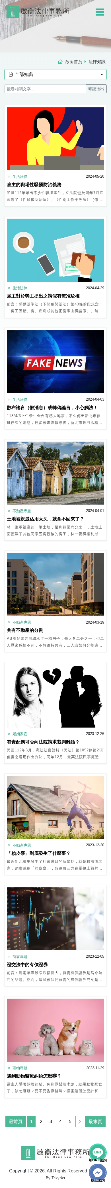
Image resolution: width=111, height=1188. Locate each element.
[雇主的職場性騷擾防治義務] (55, 138)
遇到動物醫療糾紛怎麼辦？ (34, 1076)
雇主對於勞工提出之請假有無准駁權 (43, 296)
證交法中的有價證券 (27, 964)
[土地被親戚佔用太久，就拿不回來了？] (55, 473)
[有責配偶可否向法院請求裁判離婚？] (55, 695)
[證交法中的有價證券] (55, 918)
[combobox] (55, 74)
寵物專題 (19, 1068)
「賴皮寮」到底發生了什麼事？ (39, 853)
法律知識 (93, 41)
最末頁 (95, 1121)
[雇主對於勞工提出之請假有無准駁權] (55, 250)
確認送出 (96, 88)
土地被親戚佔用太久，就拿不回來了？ (45, 519)
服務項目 (93, 26)
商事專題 (19, 957)
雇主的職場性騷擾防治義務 (34, 184)
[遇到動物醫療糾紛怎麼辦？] (55, 1030)
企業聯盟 (93, 48)
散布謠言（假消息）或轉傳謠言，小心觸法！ (52, 407)
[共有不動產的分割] (55, 584)
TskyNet (58, 1178)
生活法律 (19, 177)
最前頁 (15, 1121)
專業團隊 (93, 19)
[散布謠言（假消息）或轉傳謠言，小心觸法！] (55, 361)
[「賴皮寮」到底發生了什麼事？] (55, 807)
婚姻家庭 (19, 734)
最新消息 (93, 34)
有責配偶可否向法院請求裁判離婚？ (43, 741)
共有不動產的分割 (25, 630)
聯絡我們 (96, 55)
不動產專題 (21, 511)
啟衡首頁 (73, 61)
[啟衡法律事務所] (38, 9)
